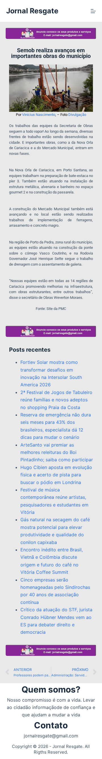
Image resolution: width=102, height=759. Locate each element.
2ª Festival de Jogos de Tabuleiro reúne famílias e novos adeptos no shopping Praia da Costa (56, 399)
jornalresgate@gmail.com (51, 736)
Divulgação (77, 114)
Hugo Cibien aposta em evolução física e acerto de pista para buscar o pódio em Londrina (56, 474)
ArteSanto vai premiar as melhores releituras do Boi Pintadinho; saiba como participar (56, 452)
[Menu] (93, 11)
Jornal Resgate (32, 11)
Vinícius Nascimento (38, 114)
